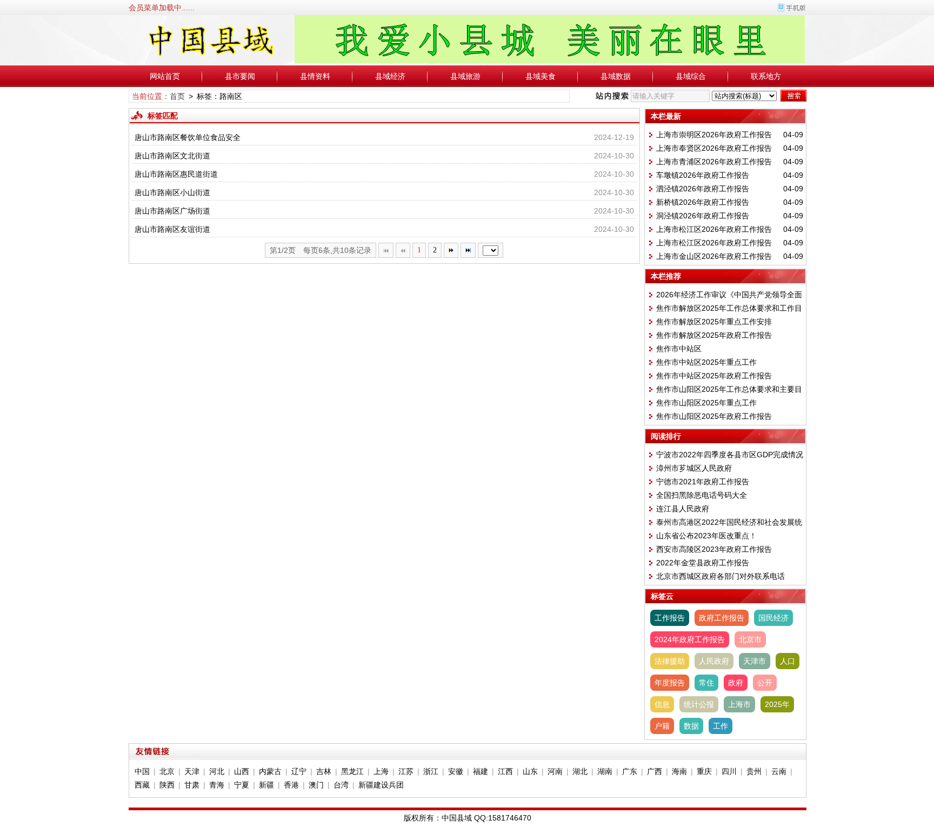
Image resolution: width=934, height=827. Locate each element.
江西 (505, 771)
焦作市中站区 (679, 348)
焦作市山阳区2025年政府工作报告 (714, 416)
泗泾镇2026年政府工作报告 (702, 188)
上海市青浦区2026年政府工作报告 (714, 161)
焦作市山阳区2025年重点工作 (706, 402)
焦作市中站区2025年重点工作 (706, 362)
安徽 (455, 771)
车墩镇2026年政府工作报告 (702, 175)
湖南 (604, 771)
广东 (629, 771)
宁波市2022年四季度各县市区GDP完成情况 (729, 454)
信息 (662, 704)
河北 (216, 771)
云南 (778, 771)
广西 (654, 771)
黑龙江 (352, 771)
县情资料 (315, 76)
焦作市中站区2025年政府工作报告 (714, 375)
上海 (381, 771)
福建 (480, 771)
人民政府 (714, 661)
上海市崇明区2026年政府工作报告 (714, 134)
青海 (216, 785)
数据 (691, 726)
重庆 (704, 771)
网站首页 (165, 76)
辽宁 (298, 771)
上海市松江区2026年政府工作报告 (714, 229)
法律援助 (670, 661)
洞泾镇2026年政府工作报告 (702, 215)
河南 (555, 771)
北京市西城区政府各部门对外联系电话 (720, 576)
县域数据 (616, 76)
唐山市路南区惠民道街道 (176, 174)
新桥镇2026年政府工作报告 (702, 202)
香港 (291, 785)
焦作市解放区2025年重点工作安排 (714, 321)
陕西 (167, 785)
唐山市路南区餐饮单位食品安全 (188, 137)
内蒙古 (270, 771)
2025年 (777, 704)
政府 (735, 682)
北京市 (750, 639)
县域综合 (691, 76)
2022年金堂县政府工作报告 (702, 562)
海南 (679, 771)
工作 (720, 726)
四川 (729, 771)
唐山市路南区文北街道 (172, 155)
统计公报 (699, 704)
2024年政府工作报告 (690, 639)
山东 (530, 771)
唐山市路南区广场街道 (172, 210)
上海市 (739, 704)
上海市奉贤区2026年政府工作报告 (714, 148)
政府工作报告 (721, 617)
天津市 (754, 661)
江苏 (405, 771)
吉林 (323, 771)
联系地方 (766, 76)
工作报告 (670, 617)
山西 (241, 771)
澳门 (316, 785)
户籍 (662, 726)
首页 (177, 96)
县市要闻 (240, 76)
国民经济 (773, 617)
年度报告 (670, 682)
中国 (142, 771)
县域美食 (540, 76)
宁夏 (241, 785)
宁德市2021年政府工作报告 (702, 481)
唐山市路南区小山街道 (172, 192)
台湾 (341, 785)
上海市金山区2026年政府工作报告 (714, 256)
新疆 (266, 785)
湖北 (580, 771)
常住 (706, 682)
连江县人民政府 (682, 508)
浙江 (430, 771)
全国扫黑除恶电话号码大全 (701, 495)
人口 (787, 661)
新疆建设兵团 (381, 785)
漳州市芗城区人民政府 (694, 468)
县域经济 (390, 76)
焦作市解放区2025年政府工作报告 (714, 335)
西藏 (142, 785)
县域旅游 (465, 76)
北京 (167, 771)
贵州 (754, 771)
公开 (764, 682)
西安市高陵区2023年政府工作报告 (714, 549)
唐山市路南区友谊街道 (172, 229)
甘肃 (191, 785)
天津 (191, 771)
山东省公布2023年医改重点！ (706, 535)
